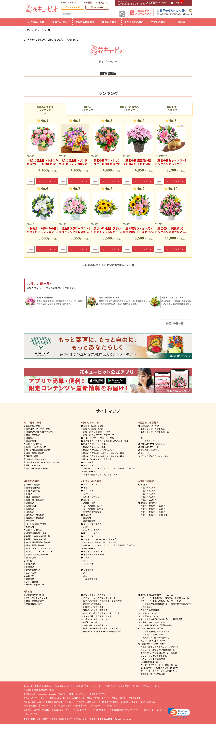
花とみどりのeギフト (93, 551)
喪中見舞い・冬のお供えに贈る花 (123, 702)
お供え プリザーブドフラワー (39, 551)
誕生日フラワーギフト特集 (38, 428)
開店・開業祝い (33, 434)
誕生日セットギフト (150, 450)
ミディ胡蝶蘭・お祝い (93, 505)
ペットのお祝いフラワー (37, 524)
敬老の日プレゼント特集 (37, 468)
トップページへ (108, 61)
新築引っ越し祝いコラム (94, 622)
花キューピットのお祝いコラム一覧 (99, 597)
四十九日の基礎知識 (150, 610)
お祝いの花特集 (33, 425)
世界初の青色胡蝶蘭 (92, 511)
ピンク (86, 560)
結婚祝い (30, 508)
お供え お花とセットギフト (38, 548)
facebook (42, 694)
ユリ (143, 437)
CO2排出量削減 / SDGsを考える (155, 631)
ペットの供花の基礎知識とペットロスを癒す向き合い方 (166, 604)
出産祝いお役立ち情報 (93, 607)
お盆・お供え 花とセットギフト (97, 431)
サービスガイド (68, 2)
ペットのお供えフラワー (37, 554)
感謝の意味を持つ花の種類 (153, 674)
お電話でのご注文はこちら (143, 12)
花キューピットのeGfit (93, 554)
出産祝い (30, 511)
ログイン (165, 2)
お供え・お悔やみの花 (36, 447)
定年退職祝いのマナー (36, 604)
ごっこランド (81, 694)
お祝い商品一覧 (33, 490)
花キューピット (30, 686)
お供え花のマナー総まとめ (153, 622)
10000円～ (150, 499)
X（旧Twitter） (30, 694)
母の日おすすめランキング (98, 698)
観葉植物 (30, 578)
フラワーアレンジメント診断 (154, 655)
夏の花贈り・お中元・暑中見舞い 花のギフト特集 (105, 440)
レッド (86, 566)
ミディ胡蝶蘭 (32, 581)
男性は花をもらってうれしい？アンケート (160, 646)
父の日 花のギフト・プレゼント (125, 698)
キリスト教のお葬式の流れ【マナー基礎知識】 (162, 619)
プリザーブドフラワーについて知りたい (159, 670)
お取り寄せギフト (34, 569)
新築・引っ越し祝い (35, 499)
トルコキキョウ (148, 440)
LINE (71, 694)
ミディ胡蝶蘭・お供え (93, 508)
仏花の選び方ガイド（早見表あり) (156, 625)
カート (176, 2)
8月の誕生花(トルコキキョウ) (39, 431)
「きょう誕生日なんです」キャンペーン (101, 474)
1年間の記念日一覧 (149, 661)
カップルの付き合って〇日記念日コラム (159, 664)
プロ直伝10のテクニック (152, 634)
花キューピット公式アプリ (155, 710)
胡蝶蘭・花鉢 (32, 456)
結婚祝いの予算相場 (92, 604)
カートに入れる (48, 181)
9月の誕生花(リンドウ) (151, 447)
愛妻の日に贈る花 (31, 706)
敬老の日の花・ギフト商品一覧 (97, 459)
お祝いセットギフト (62, 710)
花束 (85, 487)
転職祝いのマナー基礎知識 (95, 610)
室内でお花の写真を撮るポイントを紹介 (159, 652)
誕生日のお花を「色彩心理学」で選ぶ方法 (102, 600)
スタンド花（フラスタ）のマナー (98, 616)
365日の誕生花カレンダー (38, 597)
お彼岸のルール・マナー (152, 616)
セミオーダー (89, 536)
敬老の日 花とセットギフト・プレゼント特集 (103, 456)
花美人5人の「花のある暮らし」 (155, 637)
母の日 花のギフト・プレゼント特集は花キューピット (46, 698)
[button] (179, 713)
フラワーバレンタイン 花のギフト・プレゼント (61, 706)
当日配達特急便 (72, 7)
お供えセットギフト (82, 710)
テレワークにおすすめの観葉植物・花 (158, 649)
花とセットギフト (91, 533)
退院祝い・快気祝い (35, 514)
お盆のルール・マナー (151, 613)
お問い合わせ (102, 2)
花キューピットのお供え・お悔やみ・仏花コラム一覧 (165, 597)
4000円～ (149, 490)
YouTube (62, 694)
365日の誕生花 (99, 710)
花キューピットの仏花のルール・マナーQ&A (161, 600)
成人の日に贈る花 (147, 702)
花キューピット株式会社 (100, 718)
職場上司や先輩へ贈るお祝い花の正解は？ (102, 628)
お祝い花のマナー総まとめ (95, 625)
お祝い (29, 493)
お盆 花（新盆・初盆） (93, 428)
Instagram (52, 694)
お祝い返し (31, 563)
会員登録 (153, 2)
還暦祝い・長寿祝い (35, 517)
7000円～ (149, 496)
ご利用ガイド (110, 686)
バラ (143, 434)
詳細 (31, 181)
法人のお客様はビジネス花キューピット (56, 686)
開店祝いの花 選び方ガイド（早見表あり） (102, 631)
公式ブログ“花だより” (99, 694)
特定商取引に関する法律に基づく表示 (39, 690)
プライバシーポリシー (152, 686)
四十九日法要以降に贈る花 (38, 450)
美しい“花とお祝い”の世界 (153, 640)
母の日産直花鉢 (77, 698)
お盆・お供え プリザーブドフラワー (99, 434)
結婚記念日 (31, 440)
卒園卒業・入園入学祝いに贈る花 (37, 710)
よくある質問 (85, 2)
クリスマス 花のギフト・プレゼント (91, 702)
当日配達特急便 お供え (36, 533)
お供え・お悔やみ (34, 444)
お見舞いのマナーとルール (95, 619)
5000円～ (149, 493)
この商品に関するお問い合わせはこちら (106, 265)
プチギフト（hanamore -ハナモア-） (43, 462)
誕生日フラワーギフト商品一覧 (155, 431)
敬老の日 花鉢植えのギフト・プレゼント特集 (103, 453)
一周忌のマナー (148, 607)
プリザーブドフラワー (36, 459)
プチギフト (31, 520)
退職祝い (30, 437)
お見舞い (30, 566)
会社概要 (136, 686)
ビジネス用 (31, 572)
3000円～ (149, 487)
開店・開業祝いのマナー (37, 600)
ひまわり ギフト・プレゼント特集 (98, 437)
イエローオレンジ (91, 563)
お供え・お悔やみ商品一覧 (38, 536)
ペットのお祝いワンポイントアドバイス (101, 613)
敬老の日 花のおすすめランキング (98, 450)
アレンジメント (90, 484)
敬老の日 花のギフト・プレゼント (59, 702)
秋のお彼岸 (88, 462)
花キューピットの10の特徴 (153, 658)
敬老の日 (30, 527)
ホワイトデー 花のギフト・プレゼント (99, 706)
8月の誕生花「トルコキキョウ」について (159, 667)
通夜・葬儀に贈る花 (35, 453)
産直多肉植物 (89, 520)
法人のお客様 (97, 7)
